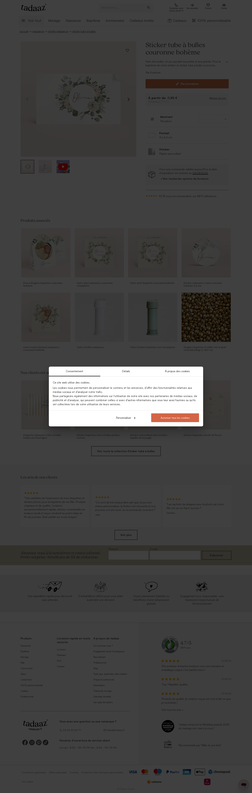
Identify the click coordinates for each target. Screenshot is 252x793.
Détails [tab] (126, 371)
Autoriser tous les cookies (175, 417)
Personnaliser (123, 417)
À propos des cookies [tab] (177, 371)
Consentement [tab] (74, 371)
